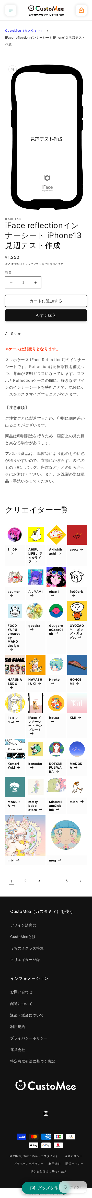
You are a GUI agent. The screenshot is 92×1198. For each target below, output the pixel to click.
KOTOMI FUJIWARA (55, 768)
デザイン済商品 (23, 925)
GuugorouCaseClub (56, 629)
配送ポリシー (74, 1164)
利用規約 (17, 1026)
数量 (8, 272)
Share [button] (16, 333)
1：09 (12, 549)
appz (74, 549)
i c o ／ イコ (13, 720)
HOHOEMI (76, 682)
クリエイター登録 (25, 959)
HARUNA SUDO (15, 682)
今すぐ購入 (46, 315)
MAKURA (14, 804)
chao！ (54, 592)
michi (74, 802)
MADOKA (76, 766)
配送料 (16, 263)
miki (11, 860)
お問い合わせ (21, 992)
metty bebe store (33, 806)
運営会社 (17, 1049)
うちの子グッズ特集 (27, 948)
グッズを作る (50, 1187)
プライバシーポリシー (29, 1038)
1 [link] (11, 881)
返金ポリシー (74, 1156)
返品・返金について (27, 1015)
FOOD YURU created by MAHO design (14, 635)
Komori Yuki (13, 766)
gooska (34, 626)
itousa (54, 718)
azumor (14, 592)
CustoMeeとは (23, 936)
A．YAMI (35, 592)
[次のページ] (80, 881)
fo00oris (77, 592)
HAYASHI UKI (35, 682)
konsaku (35, 764)
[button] (10, 10)
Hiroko (54, 679)
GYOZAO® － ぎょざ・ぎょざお (77, 632)
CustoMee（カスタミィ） (24, 30)
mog (52, 860)
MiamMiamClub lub (55, 806)
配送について (21, 1003)
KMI (73, 718)
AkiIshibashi (55, 551)
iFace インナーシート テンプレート (35, 724)
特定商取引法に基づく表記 (32, 1061)
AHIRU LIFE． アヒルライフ (35, 555)
